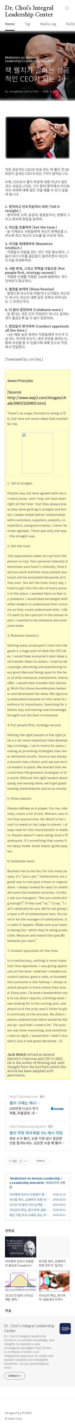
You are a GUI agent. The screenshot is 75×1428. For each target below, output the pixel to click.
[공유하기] (20, 1161)
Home (10, 23)
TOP (66, 1414)
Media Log (48, 23)
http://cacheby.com (23, 1096)
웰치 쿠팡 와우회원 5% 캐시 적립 (36, 1132)
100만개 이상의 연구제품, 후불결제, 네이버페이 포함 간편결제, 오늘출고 (24, 1110)
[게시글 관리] (26, 1161)
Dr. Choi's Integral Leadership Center (29, 8)
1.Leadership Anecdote (26, 1183)
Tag (27, 23)
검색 (57, 8)
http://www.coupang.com (27, 1126)
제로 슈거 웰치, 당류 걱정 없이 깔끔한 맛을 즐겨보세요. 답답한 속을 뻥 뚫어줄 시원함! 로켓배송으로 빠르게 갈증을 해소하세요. (36, 1140)
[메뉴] (67, 8)
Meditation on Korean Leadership (35, 1178)
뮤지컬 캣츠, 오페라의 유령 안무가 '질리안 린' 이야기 (29, 1201)
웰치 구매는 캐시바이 (24, 1102)
